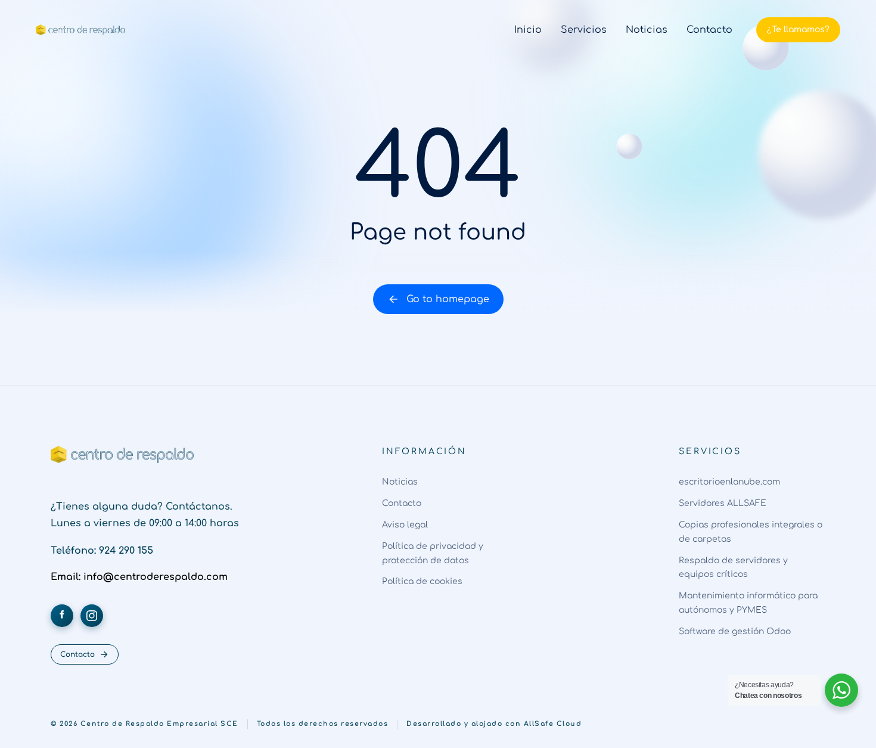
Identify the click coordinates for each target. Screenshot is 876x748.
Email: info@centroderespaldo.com (139, 577)
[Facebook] (62, 615)
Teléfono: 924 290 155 (102, 550)
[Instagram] (91, 615)
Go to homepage (447, 299)
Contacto (77, 654)
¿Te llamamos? (798, 29)
